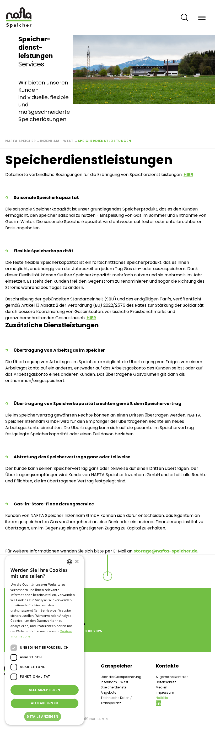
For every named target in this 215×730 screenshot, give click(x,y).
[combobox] (69, 561)
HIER (91, 318)
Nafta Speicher (20, 141)
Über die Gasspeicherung (121, 677)
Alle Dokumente (31, 643)
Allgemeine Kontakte (172, 677)
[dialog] (44, 640)
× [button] (77, 562)
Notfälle (162, 697)
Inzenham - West (57, 141)
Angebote (108, 692)
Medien (161, 687)
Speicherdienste (113, 687)
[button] (44, 717)
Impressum (165, 692)
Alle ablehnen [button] (44, 703)
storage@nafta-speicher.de (165, 551)
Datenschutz (166, 682)
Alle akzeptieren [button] (44, 690)
